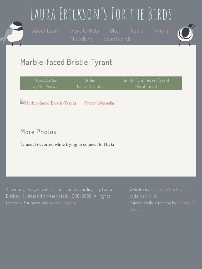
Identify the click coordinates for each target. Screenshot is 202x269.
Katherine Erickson (167, 189)
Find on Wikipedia (99, 103)
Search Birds (118, 38)
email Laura (65, 202)
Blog (115, 30)
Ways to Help (85, 30)
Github (151, 196)
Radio (138, 30)
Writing (162, 30)
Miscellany (81, 38)
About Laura (46, 30)
